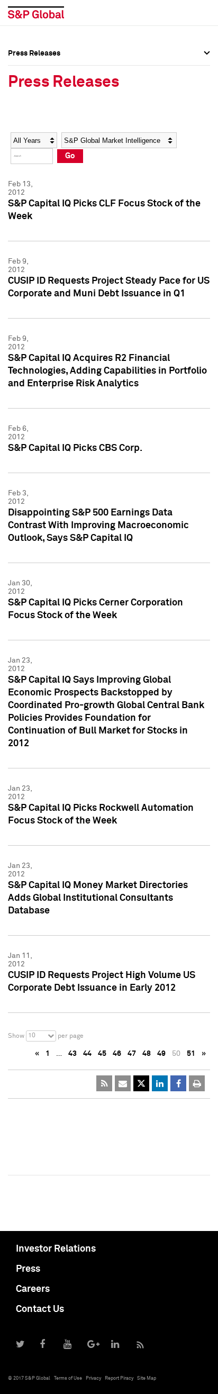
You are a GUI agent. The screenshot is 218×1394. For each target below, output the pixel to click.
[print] (197, 1083)
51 (191, 1053)
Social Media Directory (47, 138)
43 (72, 1053)
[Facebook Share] (178, 1083)
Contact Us (40, 1309)
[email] (123, 1083)
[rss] (104, 1083)
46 (117, 1053)
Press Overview (34, 69)
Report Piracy (119, 1378)
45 (102, 1053)
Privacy (93, 1378)
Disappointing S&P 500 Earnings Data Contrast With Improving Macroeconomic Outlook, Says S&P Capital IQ (98, 525)
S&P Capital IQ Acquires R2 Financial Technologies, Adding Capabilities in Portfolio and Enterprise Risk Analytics (107, 371)
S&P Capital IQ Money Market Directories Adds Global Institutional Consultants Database (98, 898)
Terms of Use (68, 1378)
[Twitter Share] (141, 1083)
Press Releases (34, 92)
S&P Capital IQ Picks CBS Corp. (75, 448)
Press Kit (23, 162)
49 (161, 1053)
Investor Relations (56, 1249)
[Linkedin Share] (160, 1083)
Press (28, 1269)
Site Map (146, 1378)
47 (132, 1053)
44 (87, 1053)
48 (146, 1053)
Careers (33, 1289)
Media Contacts (35, 115)
